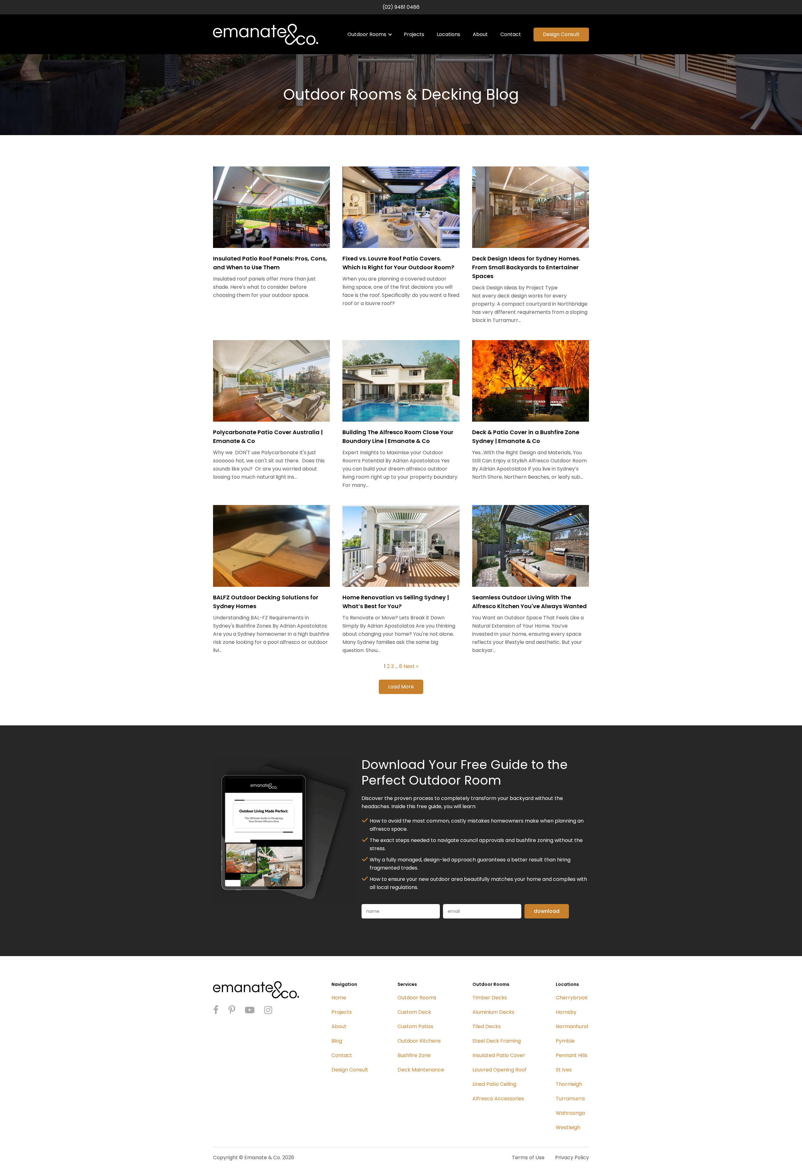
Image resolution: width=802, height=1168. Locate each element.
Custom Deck (414, 1012)
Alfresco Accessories (498, 1098)
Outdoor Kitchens (419, 1040)
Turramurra (570, 1098)
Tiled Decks (486, 1026)
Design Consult (561, 34)
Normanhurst (572, 1026)
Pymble (565, 1040)
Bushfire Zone (414, 1055)
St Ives (564, 1069)
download (547, 911)
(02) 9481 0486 (401, 7)
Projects (414, 34)
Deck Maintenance (421, 1069)
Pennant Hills (571, 1055)
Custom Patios (415, 1026)
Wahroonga (570, 1113)
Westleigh (568, 1127)
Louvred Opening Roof (499, 1069)
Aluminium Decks (493, 1012)
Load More (401, 686)
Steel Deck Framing (496, 1040)
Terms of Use (528, 1157)
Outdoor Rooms (366, 34)
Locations (448, 34)
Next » (411, 666)
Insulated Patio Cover (498, 1055)
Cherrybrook (572, 997)
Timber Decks (489, 997)
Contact (510, 34)
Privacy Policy (572, 1157)
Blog (336, 1040)
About (480, 34)
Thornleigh (569, 1084)
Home (338, 997)
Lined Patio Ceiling (494, 1084)
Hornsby (566, 1012)
